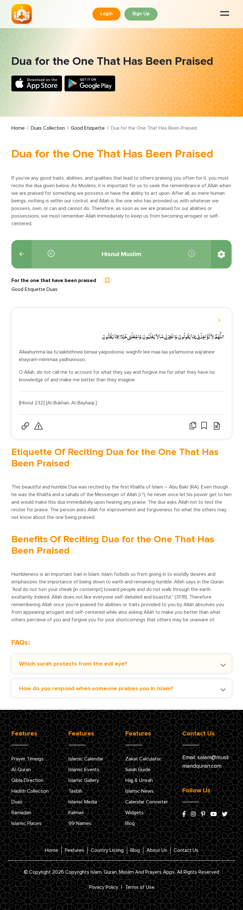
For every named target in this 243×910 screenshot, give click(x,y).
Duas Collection (48, 128)
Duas (16, 801)
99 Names (79, 823)
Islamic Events (83, 769)
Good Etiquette (88, 128)
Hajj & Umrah (139, 780)
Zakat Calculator (143, 758)
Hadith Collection (30, 791)
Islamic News (139, 791)
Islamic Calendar (85, 758)
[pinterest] (203, 814)
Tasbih (75, 791)
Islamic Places (26, 823)
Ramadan (21, 812)
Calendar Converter (146, 801)
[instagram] (193, 814)
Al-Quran (21, 769)
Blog (130, 823)
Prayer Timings (27, 758)
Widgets (134, 812)
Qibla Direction (27, 780)
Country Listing (107, 850)
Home (18, 128)
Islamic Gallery (83, 780)
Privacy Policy (103, 887)
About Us (156, 850)
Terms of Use (139, 887)
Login (106, 13)
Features (74, 850)
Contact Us (186, 850)
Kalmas (76, 812)
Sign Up (141, 13)
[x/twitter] (224, 814)
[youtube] (213, 814)
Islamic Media (82, 801)
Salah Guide (138, 769)
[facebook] (184, 814)
